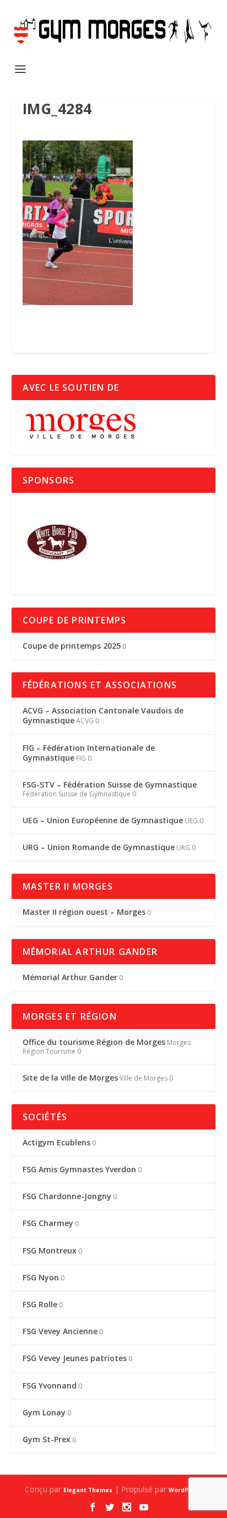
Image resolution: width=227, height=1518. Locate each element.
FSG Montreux (50, 1250)
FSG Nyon (41, 1277)
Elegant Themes (87, 1490)
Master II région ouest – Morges (84, 912)
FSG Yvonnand (50, 1385)
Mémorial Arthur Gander (70, 977)
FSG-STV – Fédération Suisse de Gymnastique (110, 784)
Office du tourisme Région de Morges (94, 1042)
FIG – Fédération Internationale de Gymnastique (89, 753)
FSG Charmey (48, 1223)
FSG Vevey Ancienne (60, 1331)
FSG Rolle (40, 1304)
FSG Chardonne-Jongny (67, 1196)
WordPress (185, 1490)
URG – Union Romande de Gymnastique (99, 847)
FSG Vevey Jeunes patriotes (75, 1358)
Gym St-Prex (47, 1439)
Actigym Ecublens (56, 1142)
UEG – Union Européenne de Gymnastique (103, 820)
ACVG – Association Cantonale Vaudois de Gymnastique (103, 715)
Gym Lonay (44, 1412)
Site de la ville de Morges (70, 1077)
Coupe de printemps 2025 (72, 645)
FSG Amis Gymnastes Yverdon (79, 1169)
